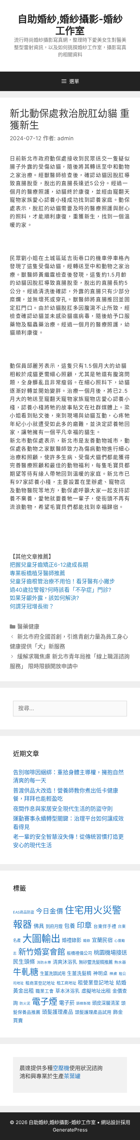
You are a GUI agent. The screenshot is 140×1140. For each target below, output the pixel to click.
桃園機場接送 (110, 952)
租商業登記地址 (40, 983)
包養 (69, 926)
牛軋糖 (25, 972)
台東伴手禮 (104, 926)
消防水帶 (44, 962)
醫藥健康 (28, 626)
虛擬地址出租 (96, 991)
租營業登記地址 (96, 983)
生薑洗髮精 (79, 973)
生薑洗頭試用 (52, 973)
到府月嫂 (54, 926)
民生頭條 (24, 961)
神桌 (113, 973)
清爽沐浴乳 (65, 962)
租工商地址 (66, 983)
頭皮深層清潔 (105, 1003)
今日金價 (49, 911)
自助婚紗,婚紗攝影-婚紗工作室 (70, 24)
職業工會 (44, 991)
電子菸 (67, 1002)
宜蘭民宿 (102, 940)
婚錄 (86, 941)
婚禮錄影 (71, 940)
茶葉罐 (72, 1076)
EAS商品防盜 (23, 912)
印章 (84, 925)
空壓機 (61, 1068)
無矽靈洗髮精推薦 (96, 962)
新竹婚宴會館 (41, 952)
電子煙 (44, 1002)
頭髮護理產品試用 (93, 1012)
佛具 (39, 926)
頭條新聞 (83, 1003)
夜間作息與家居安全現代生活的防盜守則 (63, 809)
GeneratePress (70, 1130)
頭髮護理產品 (57, 1012)
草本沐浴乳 (67, 991)
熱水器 (120, 962)
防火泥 (25, 1003)
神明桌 (100, 973)
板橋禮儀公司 (79, 953)
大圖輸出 (41, 938)
